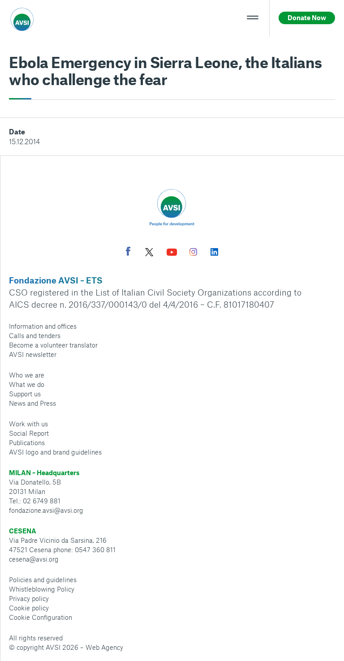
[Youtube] (172, 253)
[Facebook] (128, 252)
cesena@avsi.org (34, 559)
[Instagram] (193, 253)
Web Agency (104, 647)
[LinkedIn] (214, 253)
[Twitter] (149, 253)
